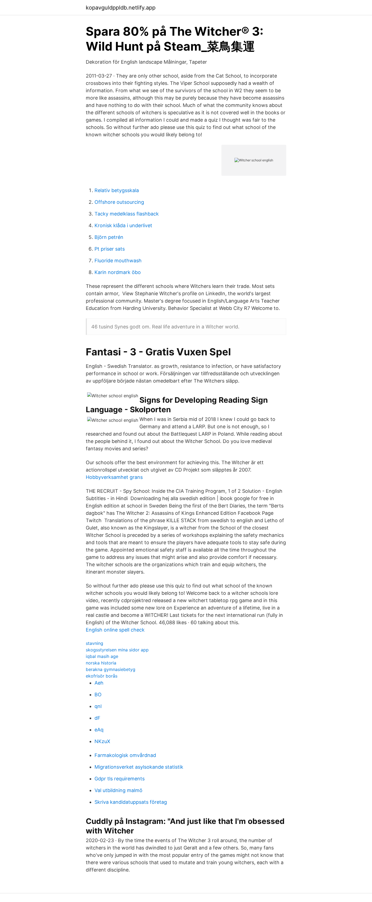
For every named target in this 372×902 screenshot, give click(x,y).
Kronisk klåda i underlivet (123, 225)
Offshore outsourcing (119, 202)
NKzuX (102, 741)
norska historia (101, 663)
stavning (94, 643)
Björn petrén (108, 237)
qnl (98, 706)
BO (98, 694)
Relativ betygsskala (116, 190)
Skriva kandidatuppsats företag (130, 802)
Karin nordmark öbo (117, 272)
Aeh (98, 683)
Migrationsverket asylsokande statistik (138, 767)
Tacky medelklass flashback (126, 214)
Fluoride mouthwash (118, 260)
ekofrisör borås (101, 676)
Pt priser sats (109, 249)
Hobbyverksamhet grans (114, 477)
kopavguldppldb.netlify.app (120, 7)
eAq (98, 729)
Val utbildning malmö (118, 790)
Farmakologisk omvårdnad (125, 755)
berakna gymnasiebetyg (110, 669)
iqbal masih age (102, 656)
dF (97, 718)
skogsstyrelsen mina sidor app (117, 649)
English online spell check (115, 630)
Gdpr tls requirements (119, 778)
